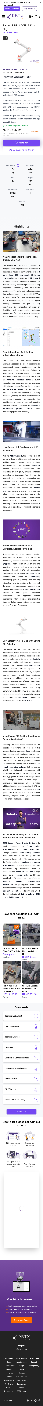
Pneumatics (9, 1380)
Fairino (9, 33)
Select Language (12, 8)
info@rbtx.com (21, 1349)
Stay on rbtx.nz (30, 8)
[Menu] (3, 16)
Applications (21, 1362)
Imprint (34, 1362)
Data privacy (34, 1366)
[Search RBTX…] (36, 16)
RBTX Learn (21, 1391)
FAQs (21, 1366)
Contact (21, 1373)
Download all (21, 1112)
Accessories (9, 1391)
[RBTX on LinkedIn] (28, 1400)
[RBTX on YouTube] (32, 1400)
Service (9, 1388)
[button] (21, 69)
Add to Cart (23, 143)
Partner (21, 1369)
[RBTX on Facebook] (39, 1400)
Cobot (15, 33)
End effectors (9, 1366)
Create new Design (21, 1320)
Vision (9, 1377)
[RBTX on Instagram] (35, 1400)
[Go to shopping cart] (40, 16)
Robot (9, 1362)
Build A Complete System (23, 150)
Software (9, 1384)
